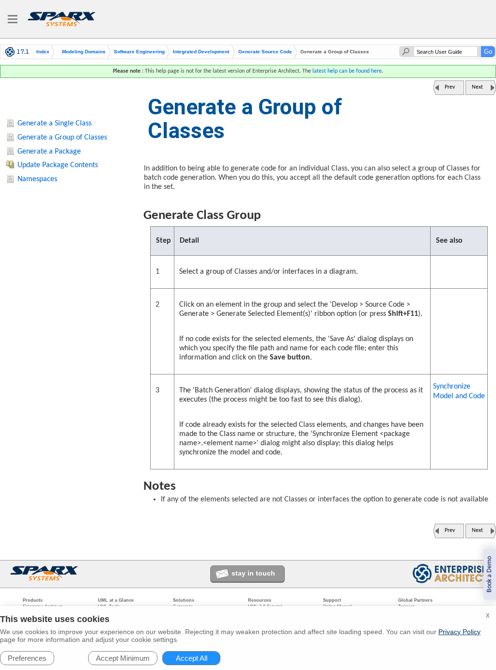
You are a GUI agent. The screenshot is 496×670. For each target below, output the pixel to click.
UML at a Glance (116, 600)
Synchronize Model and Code (459, 391)
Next (477, 87)
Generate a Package (49, 152)
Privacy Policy (459, 632)
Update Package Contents (57, 165)
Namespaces (37, 179)
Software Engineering (139, 51)
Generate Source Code (265, 51)
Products (33, 600)
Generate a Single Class (54, 123)
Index (42, 51)
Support (332, 600)
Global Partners (415, 600)
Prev (450, 87)
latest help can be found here (347, 71)
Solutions (183, 600)
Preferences (27, 658)
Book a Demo (489, 574)
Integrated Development (201, 51)
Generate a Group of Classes (62, 137)
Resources (259, 600)
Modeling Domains (84, 51)
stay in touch (253, 573)
